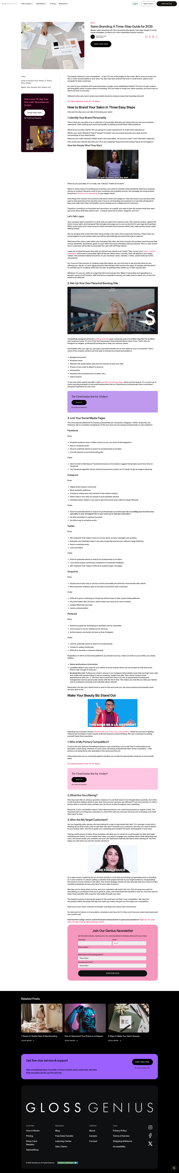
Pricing (53, 4)
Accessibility (119, 1146)
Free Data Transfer (64, 1135)
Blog (57, 1130)
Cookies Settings (65, 1163)
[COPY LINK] (156, 37)
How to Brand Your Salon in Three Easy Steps (36, 82)
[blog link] (41, 1023)
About (92, 1130)
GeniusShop (32, 1149)
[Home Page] (9, 3)
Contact (93, 1141)
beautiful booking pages (112, 382)
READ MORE (27, 1041)
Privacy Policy (119, 1130)
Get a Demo (61, 1146)
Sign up (79, 402)
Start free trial (101, 44)
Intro (23, 76)
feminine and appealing (86, 193)
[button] (27, 3)
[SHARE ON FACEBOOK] (149, 37)
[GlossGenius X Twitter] (150, 1143)
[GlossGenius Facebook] (150, 1135)
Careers (93, 1135)
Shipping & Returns (122, 1141)
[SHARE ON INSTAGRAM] (146, 37)
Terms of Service (121, 1135)
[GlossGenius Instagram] (150, 1127)
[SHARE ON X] (153, 37)
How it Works (33, 1130)
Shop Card (31, 1143)
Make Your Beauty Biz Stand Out (36, 87)
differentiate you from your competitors (111, 732)
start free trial (142, 1062)
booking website (101, 339)
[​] (174, 1168)
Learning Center (63, 1141)
